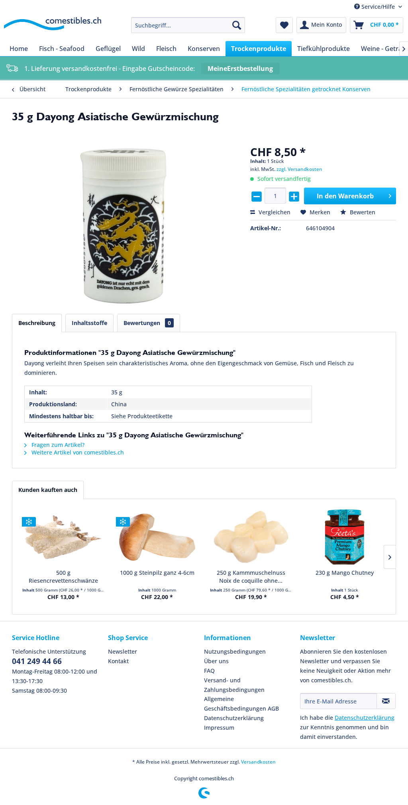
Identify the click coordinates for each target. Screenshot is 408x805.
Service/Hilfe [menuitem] (378, 6)
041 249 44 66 (37, 661)
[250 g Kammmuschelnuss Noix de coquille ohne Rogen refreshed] (251, 537)
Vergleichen (273, 212)
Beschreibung (36, 323)
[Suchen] (236, 25)
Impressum (219, 727)
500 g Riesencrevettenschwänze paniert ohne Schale (63, 577)
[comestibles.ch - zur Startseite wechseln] (52, 27)
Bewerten (361, 212)
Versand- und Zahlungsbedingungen (234, 684)
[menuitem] (188, 25)
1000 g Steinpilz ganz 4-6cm (157, 572)
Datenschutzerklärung (234, 718)
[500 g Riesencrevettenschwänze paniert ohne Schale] (63, 537)
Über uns (216, 661)
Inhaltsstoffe (89, 323)
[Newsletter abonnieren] (386, 701)
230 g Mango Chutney (345, 572)
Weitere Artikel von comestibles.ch (77, 452)
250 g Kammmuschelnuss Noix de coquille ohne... (251, 576)
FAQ (209, 670)
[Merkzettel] (284, 25)
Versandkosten (258, 761)
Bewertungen (147, 323)
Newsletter (122, 651)
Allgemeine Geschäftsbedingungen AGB (241, 703)
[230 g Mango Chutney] (345, 537)
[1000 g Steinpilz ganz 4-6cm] (157, 537)
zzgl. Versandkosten (299, 169)
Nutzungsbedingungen (235, 651)
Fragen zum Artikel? (57, 445)
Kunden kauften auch (47, 490)
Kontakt (118, 661)
